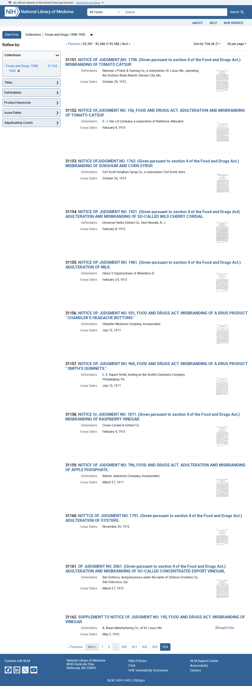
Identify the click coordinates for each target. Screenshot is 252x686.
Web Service (233, 23)
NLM (110, 680)
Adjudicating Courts (18, 123)
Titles (8, 82)
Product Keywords (17, 102)
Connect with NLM (17, 661)
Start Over (12, 34)
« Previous (73, 44)
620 (124, 647)
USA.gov (139, 680)
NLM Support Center (204, 661)
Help (213, 23)
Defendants (12, 92)
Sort (206, 44)
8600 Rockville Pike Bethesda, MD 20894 (81, 666)
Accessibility (199, 665)
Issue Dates (12, 113)
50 (235, 44)
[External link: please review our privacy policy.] (8, 669)
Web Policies (137, 661)
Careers (195, 670)
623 (155, 647)
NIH (119, 680)
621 (134, 647)
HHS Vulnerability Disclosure (148, 670)
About (197, 23)
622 (144, 647)
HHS (127, 680)
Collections (12, 55)
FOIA (131, 665)
